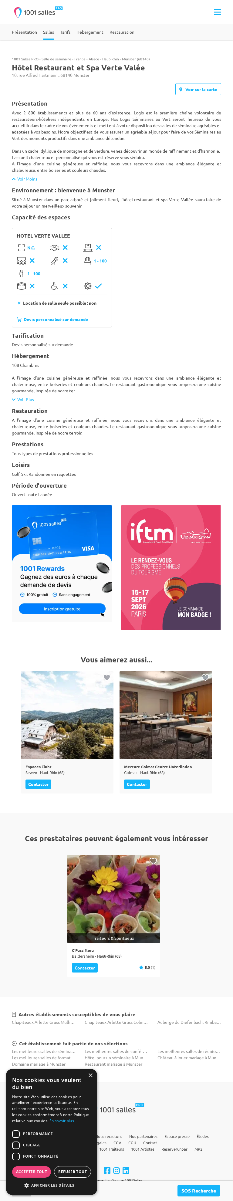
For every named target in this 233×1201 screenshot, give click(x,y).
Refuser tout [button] (72, 1171)
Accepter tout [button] (31, 1171)
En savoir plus (61, 1120)
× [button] (90, 1075)
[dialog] (51, 1132)
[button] (51, 1185)
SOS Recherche (198, 1190)
